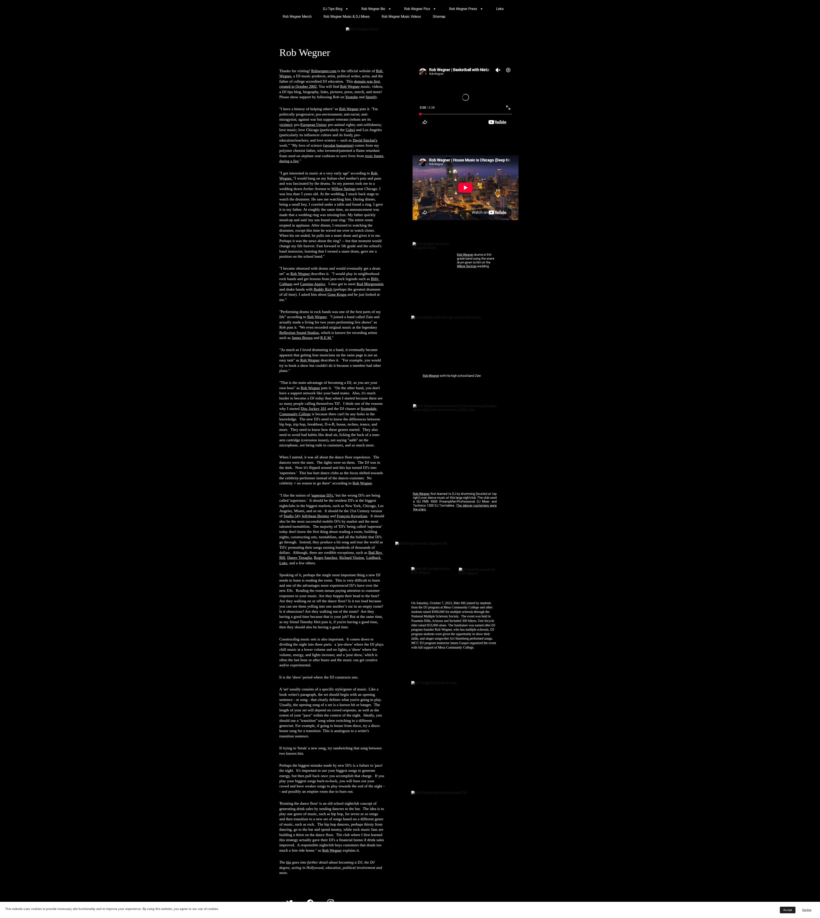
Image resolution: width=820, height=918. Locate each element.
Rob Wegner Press (463, 9)
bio (288, 862)
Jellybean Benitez (315, 516)
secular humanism (338, 145)
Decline (806, 910)
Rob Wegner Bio (373, 9)
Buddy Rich (323, 289)
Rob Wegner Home (297, 9)
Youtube (351, 97)
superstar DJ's (322, 495)
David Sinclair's (365, 140)
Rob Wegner (350, 86)
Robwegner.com (323, 71)
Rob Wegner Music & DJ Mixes (347, 17)
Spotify (371, 97)
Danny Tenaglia (299, 557)
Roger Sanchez (325, 557)
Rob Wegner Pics (417, 9)
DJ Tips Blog (332, 9)
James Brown (302, 338)
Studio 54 (291, 516)
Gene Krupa (337, 294)
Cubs (350, 130)
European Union (313, 125)
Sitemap (439, 17)
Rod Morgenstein (370, 284)
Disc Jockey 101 (313, 408)
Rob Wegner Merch (297, 17)
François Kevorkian (352, 516)
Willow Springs (343, 189)
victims (285, 125)
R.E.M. (326, 338)
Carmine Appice (312, 284)
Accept (787, 910)
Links (500, 9)
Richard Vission (351, 557)
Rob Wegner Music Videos (401, 17)
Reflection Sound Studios (299, 332)
